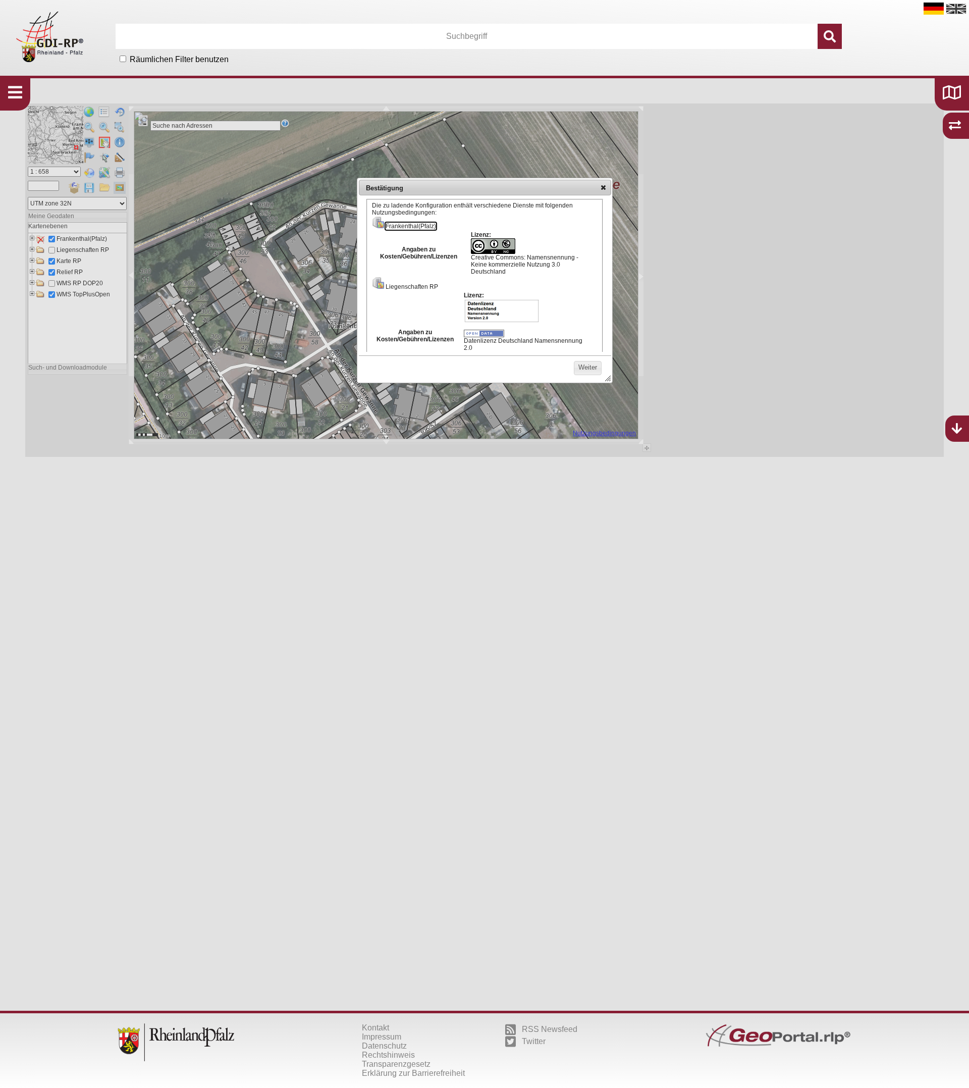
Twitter (534, 1041)
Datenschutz (384, 1046)
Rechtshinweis (388, 1055)
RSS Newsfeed (549, 1029)
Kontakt (375, 1027)
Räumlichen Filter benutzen (179, 59)
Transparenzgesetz (396, 1064)
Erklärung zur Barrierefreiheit (413, 1073)
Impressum (381, 1036)
